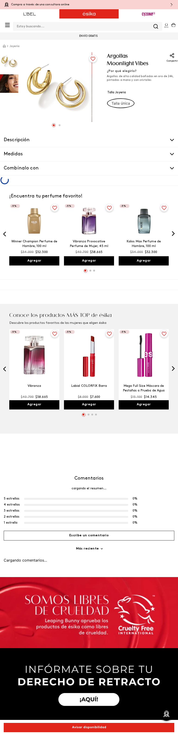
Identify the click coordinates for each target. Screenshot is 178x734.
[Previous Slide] (4, 226)
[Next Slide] (173, 225)
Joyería (14, 46)
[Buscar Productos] (144, 26)
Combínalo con (21, 168)
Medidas (13, 154)
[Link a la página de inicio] (4, 46)
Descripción (17, 140)
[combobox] (82, 25)
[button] (121, 103)
